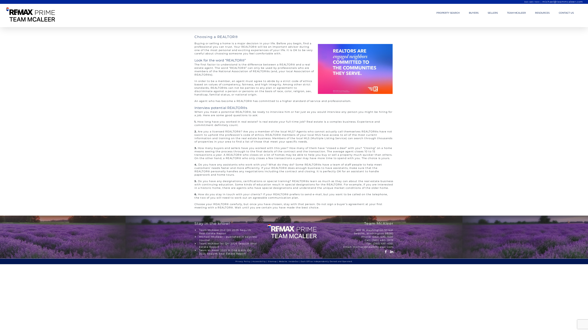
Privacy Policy (243, 261)
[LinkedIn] (392, 251)
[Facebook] (386, 251)
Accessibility (259, 261)
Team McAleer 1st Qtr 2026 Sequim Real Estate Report (228, 245)
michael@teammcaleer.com (562, 1)
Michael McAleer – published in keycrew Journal (228, 238)
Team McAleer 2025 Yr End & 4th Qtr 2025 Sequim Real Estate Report (225, 252)
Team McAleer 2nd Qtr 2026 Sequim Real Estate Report (225, 232)
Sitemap (272, 261)
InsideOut (293, 261)
